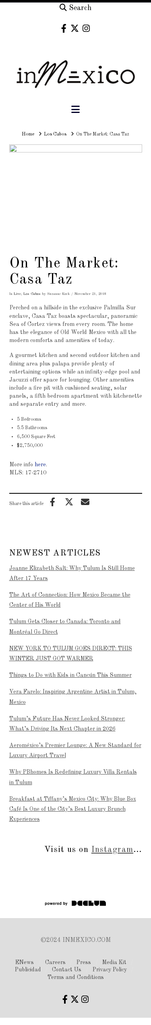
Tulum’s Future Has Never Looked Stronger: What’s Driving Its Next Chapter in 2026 (67, 724)
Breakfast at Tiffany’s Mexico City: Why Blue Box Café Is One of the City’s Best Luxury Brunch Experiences (72, 809)
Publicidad (28, 970)
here (40, 465)
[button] (75, 109)
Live (17, 294)
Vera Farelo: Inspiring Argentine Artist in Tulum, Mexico (73, 697)
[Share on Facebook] (53, 502)
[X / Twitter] (74, 28)
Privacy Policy (110, 970)
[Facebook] (63, 28)
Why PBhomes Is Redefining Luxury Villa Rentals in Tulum (73, 777)
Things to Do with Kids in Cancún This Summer (70, 675)
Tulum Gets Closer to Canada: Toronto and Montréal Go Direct (65, 627)
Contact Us (66, 970)
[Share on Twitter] (69, 502)
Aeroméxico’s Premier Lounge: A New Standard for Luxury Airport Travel (75, 750)
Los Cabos (32, 294)
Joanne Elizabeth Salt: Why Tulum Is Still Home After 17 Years (72, 573)
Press (84, 962)
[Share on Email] (85, 502)
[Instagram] (86, 28)
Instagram (112, 849)
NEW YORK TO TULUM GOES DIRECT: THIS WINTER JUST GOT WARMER (70, 654)
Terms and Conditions (76, 977)
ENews (24, 962)
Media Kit (114, 962)
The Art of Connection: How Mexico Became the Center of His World (69, 600)
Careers (55, 962)
